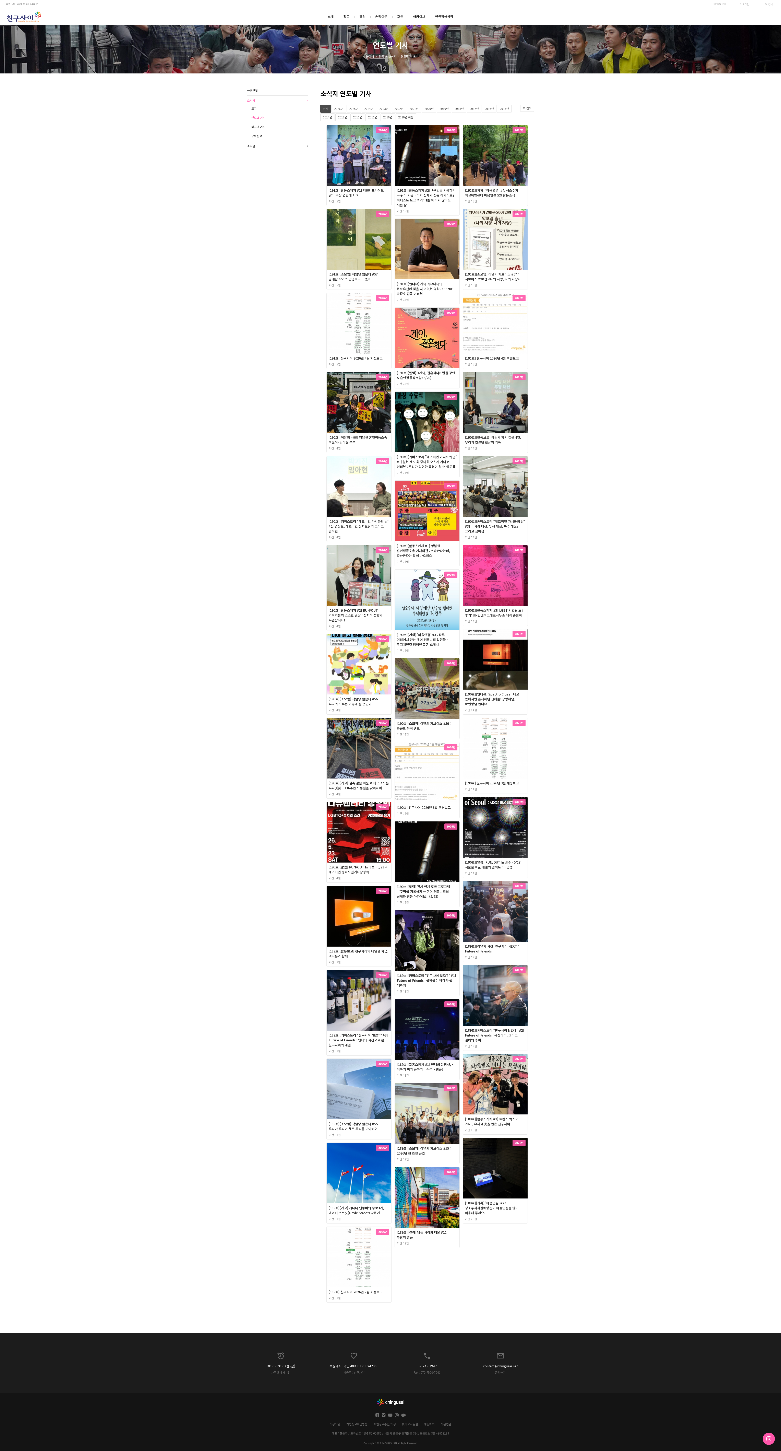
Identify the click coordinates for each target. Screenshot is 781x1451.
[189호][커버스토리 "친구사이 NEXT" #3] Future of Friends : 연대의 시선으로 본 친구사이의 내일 (358, 1040)
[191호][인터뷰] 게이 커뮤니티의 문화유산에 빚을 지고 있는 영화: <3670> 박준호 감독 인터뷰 (425, 288)
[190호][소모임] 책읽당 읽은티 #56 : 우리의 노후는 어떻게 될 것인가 (354, 701)
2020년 (429, 109)
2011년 (372, 117)
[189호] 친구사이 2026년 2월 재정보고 (356, 1291)
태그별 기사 (258, 127)
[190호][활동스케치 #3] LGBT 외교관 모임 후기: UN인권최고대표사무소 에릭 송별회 (495, 613)
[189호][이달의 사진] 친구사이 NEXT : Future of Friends (492, 948)
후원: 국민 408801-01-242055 (22, 4)
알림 (362, 16)
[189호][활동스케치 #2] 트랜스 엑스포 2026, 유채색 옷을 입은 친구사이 (491, 1121)
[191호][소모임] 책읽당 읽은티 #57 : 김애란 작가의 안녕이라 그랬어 (354, 276)
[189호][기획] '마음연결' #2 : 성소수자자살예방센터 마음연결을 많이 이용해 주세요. (491, 1208)
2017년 (474, 109)
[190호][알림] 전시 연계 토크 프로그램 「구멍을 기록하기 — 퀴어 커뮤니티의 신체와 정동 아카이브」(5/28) (423, 891)
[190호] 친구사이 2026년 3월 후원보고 (424, 807)
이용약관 (335, 1424)
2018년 (459, 109)
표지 (254, 108)
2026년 (338, 109)
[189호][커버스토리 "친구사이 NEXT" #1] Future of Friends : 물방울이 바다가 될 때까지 (426, 980)
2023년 (383, 109)
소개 (331, 16)
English (721, 4)
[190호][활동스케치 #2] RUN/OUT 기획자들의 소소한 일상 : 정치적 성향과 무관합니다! (356, 615)
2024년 (368, 109)
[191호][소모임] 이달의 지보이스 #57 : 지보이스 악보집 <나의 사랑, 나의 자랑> (492, 276)
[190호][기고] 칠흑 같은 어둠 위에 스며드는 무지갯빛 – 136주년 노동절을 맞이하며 (359, 785)
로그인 (745, 4)
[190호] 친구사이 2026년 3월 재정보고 (492, 783)
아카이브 (419, 16)
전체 (325, 109)
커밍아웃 (381, 16)
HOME (370, 56)
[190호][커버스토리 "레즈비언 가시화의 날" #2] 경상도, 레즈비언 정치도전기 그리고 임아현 (359, 526)
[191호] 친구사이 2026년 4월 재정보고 (356, 358)
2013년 (342, 117)
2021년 (414, 109)
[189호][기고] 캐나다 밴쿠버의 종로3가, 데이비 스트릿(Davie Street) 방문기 (356, 1210)
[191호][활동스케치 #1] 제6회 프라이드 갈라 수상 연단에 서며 (356, 193)
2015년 (504, 109)
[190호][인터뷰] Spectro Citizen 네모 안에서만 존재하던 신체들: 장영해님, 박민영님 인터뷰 (492, 699)
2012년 (357, 117)
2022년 (399, 109)
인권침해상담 (444, 16)
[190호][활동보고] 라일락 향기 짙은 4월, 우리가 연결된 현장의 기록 (493, 440)
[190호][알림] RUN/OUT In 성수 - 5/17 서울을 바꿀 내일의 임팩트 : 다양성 (492, 864)
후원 (400, 16)
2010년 (387, 117)
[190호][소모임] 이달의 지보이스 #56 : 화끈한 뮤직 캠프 (424, 726)
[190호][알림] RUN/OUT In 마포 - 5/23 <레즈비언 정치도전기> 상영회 (358, 869)
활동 (347, 16)
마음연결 (252, 91)
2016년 (489, 109)
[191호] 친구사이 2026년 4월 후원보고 (492, 358)
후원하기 (429, 1424)
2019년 (444, 109)
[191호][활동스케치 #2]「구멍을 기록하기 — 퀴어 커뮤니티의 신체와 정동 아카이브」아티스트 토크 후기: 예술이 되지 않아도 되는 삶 (426, 197)
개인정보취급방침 (357, 1424)
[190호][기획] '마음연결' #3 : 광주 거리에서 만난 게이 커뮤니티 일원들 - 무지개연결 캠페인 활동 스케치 (422, 639)
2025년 (353, 109)
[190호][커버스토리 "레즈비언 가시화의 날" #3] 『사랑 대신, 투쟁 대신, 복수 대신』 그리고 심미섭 (495, 526)
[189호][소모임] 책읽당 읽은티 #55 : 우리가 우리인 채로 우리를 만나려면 (354, 1126)
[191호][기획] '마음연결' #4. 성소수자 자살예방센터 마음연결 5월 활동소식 (491, 193)
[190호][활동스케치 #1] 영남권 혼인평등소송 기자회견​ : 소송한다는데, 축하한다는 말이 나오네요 (423, 550)
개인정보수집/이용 (385, 1424)
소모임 (277, 146)
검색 (770, 4)
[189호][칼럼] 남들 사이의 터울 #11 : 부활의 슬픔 (422, 1235)
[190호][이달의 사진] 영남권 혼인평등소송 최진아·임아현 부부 (358, 440)
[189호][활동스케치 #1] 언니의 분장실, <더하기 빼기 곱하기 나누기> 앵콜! (425, 1067)
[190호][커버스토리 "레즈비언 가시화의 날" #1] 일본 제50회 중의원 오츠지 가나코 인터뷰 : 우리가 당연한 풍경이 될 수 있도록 (427, 461)
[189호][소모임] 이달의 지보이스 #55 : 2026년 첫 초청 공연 (424, 1151)
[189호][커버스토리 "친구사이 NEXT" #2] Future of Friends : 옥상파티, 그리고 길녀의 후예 (494, 1035)
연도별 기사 (408, 56)
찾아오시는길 (410, 1424)
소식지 (392, 56)
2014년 (327, 117)
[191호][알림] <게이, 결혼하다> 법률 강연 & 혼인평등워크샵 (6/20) (426, 375)
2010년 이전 (405, 117)
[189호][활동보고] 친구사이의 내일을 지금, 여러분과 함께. (358, 953)
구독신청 (256, 136)
